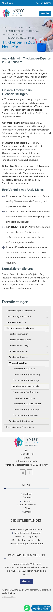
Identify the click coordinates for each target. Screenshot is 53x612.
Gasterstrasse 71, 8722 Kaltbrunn (31, 464)
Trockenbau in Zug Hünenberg (26, 374)
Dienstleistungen (27, 504)
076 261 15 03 (26, 453)
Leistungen (27, 501)
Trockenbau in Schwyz (19, 345)
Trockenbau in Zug (18, 363)
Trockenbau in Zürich (18, 334)
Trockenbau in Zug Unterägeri (26, 409)
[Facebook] (29, 472)
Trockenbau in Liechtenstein (22, 421)
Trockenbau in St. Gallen (20, 339)
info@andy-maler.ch (26, 461)
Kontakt (27, 511)
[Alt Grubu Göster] (47, 311)
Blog (27, 508)
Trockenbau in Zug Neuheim (26, 386)
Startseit (27, 493)
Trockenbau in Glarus (18, 351)
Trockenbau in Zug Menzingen (26, 380)
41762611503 (45, 2)
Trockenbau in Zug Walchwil (25, 415)
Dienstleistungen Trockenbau (20, 328)
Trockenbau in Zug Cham (24, 368)
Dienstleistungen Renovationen (20, 427)
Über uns (27, 497)
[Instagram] (23, 472)
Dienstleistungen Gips (16, 322)
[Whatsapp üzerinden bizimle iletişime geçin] (27, 608)
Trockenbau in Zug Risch (24, 398)
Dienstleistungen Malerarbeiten (20, 310)
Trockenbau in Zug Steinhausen (27, 403)
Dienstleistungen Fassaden (18, 316)
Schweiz (9, 2)
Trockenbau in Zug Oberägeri (26, 392)
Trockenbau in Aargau (19, 357)
